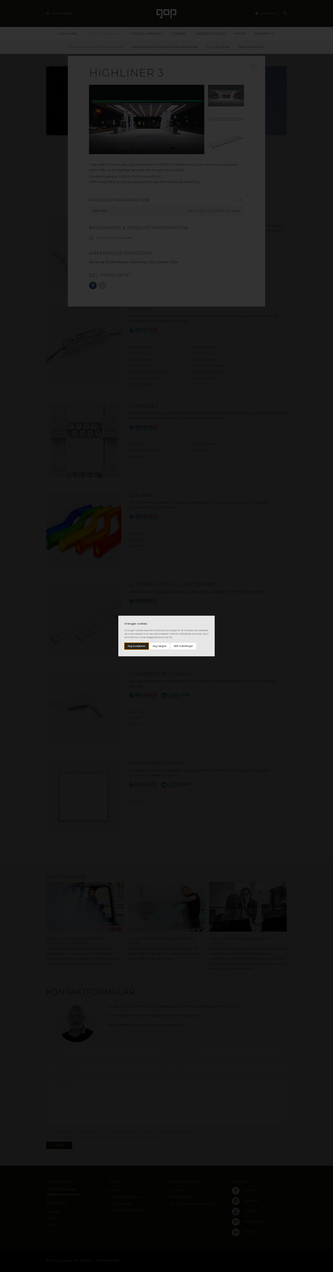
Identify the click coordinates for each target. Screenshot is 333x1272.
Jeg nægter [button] (159, 646)
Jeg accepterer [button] (136, 646)
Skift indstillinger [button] (183, 646)
